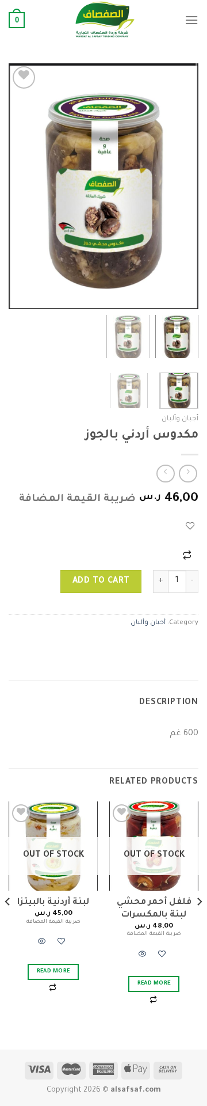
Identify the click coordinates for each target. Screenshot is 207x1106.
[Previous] (180, 186)
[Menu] (191, 20)
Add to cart (101, 581)
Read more (154, 983)
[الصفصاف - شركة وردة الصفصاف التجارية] (104, 20)
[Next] (18, 186)
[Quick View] (143, 956)
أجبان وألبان (180, 419)
